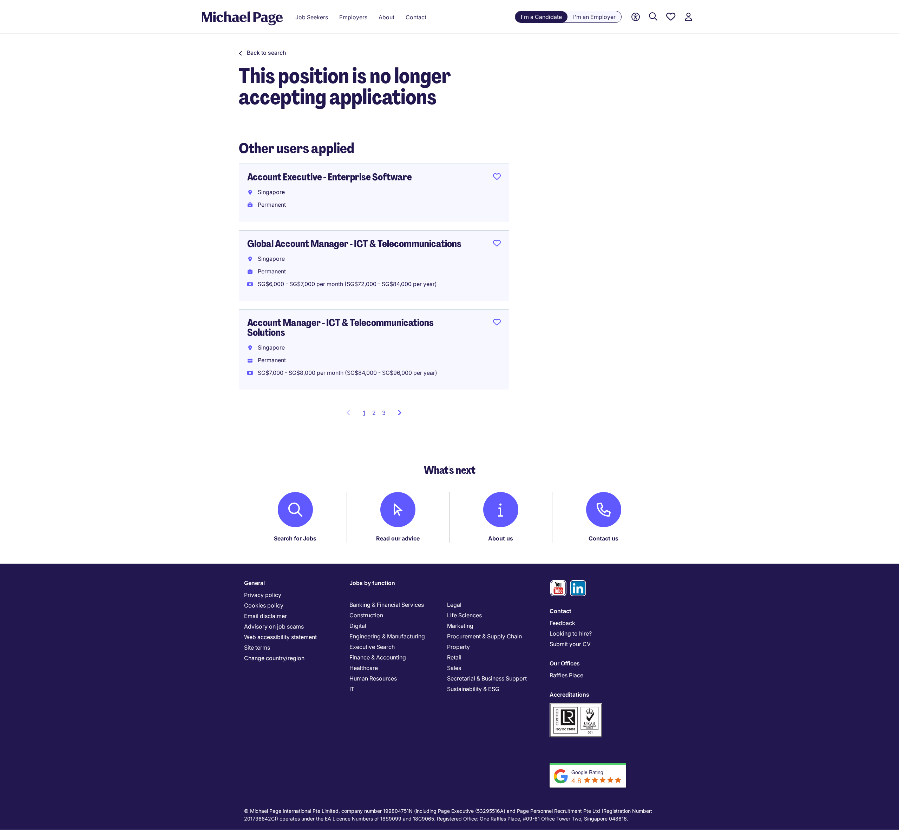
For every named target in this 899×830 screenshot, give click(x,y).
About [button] (386, 17)
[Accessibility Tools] (635, 17)
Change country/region (274, 658)
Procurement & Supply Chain (484, 636)
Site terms (257, 647)
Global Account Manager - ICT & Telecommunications (354, 243)
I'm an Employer (594, 16)
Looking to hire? (571, 633)
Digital (357, 625)
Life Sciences (464, 615)
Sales (454, 667)
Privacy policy (262, 594)
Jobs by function (372, 582)
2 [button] (374, 412)
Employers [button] (353, 17)
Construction (366, 615)
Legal (454, 604)
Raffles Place (566, 675)
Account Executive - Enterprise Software (329, 177)
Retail (454, 657)
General (254, 582)
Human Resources (373, 678)
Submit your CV (570, 644)
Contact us (603, 538)
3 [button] (384, 412)
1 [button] (366, 414)
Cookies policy (263, 605)
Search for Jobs (295, 538)
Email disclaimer (265, 615)
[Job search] (653, 17)
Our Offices (565, 663)
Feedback (562, 622)
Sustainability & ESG (473, 688)
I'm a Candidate (541, 16)
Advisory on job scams (274, 626)
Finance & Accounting (377, 657)
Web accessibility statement (280, 636)
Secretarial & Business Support (487, 678)
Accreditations (569, 694)
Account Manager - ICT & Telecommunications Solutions (340, 327)
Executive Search (372, 646)
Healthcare (363, 667)
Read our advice (398, 538)
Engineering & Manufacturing (387, 636)
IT (351, 688)
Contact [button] (416, 17)
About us (500, 538)
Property (458, 646)
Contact (560, 611)
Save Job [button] (497, 178)
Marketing (460, 625)
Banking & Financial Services (386, 604)
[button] (262, 52)
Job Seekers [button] (311, 17)
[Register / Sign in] (688, 17)
